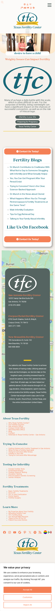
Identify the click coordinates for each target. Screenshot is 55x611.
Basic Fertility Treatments (18, 491)
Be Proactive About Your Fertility (20, 511)
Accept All (27, 590)
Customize (27, 597)
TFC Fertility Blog (15, 515)
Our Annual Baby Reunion (18, 516)
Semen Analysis (14, 477)
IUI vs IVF (12, 493)
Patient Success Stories (17, 520)
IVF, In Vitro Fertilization (17, 494)
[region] (27, 587)
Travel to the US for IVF (17, 518)
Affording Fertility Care (17, 513)
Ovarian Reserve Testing (17, 472)
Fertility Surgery (14, 498)
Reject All (27, 605)
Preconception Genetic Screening (21, 476)
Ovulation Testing (15, 474)
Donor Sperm (13, 496)
